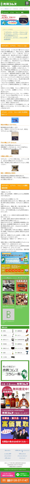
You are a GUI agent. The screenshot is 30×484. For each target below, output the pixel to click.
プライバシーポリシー (22, 455)
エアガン (4, 292)
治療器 (5, 335)
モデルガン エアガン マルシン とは (16, 32)
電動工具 (19, 352)
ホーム (2, 8)
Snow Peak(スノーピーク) (8, 306)
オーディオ (20, 348)
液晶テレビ (6, 348)
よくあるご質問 (7, 453)
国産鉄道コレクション (20, 292)
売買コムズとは (22, 453)
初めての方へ (8, 450)
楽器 (4, 352)
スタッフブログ (7, 455)
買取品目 (7, 8)
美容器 (5, 344)
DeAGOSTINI (20, 339)
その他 (5, 357)
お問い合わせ (8, 458)
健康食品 (19, 344)
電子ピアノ (6, 339)
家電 (4, 331)
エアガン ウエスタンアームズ (8, 322)
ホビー (11, 8)
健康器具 (19, 331)
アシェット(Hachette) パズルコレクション (21, 306)
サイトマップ (22, 458)
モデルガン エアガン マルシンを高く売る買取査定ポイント (15, 35)
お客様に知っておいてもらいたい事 (22, 451)
